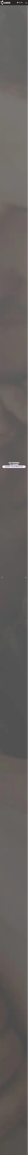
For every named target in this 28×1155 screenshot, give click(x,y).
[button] (26, 3)
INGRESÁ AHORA (14, 467)
